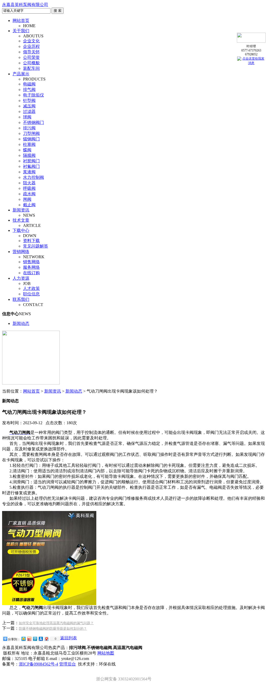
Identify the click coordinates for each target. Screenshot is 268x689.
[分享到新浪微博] (29, 638)
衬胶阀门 (31, 161)
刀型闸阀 (31, 133)
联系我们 (21, 299)
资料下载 (31, 240)
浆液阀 (29, 172)
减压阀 (29, 106)
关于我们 (21, 30)
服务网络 (31, 267)
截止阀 (29, 205)
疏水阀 (29, 194)
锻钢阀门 (31, 139)
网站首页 (21, 20)
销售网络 (31, 262)
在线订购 (31, 273)
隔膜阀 (29, 155)
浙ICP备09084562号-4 (38, 664)
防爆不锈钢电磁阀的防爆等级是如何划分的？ (53, 628)
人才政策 (31, 288)
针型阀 (29, 100)
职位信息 (31, 294)
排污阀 (29, 128)
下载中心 (21, 230)
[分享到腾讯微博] (35, 638)
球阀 (27, 117)
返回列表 (68, 638)
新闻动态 (21, 323)
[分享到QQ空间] (23, 638)
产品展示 (21, 74)
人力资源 (21, 278)
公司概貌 (31, 63)
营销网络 (21, 251)
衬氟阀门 (31, 166)
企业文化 (31, 41)
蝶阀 (27, 150)
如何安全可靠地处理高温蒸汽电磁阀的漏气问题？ (56, 623)
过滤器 (29, 111)
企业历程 (31, 46)
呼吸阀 (29, 188)
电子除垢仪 (33, 95)
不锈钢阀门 (33, 122)
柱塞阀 (29, 144)
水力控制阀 (33, 177)
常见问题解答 (35, 246)
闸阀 (27, 199)
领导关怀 (31, 52)
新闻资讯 (21, 210)
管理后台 (67, 664)
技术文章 (21, 220)
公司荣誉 (31, 57)
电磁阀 (29, 84)
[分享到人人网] (40, 638)
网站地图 (105, 653)
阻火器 (29, 183)
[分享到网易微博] (46, 638)
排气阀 (29, 89)
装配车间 (31, 68)
